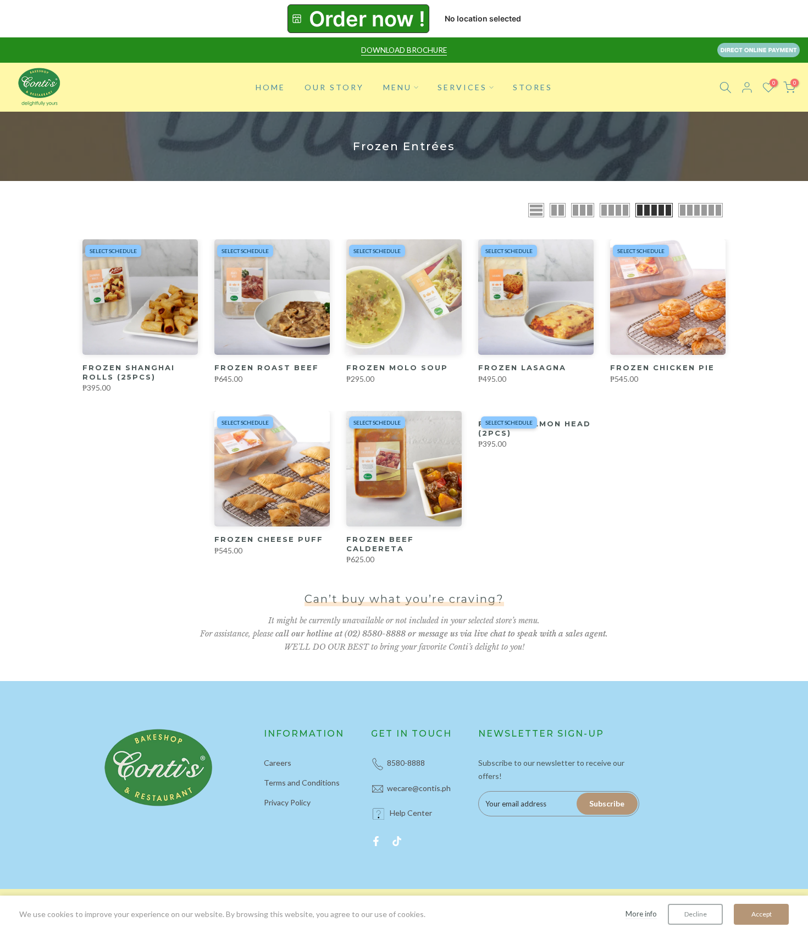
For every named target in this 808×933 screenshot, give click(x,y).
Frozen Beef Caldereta (380, 544)
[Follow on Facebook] (376, 841)
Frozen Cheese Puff (268, 539)
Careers (277, 762)
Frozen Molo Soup (397, 367)
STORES (532, 87)
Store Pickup (358, 18)
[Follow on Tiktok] (397, 841)
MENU (397, 87)
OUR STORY (334, 87)
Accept (761, 914)
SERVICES (462, 87)
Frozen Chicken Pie (662, 367)
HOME (270, 87)
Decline (695, 914)
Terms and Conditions (302, 782)
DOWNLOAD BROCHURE (404, 50)
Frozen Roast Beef (266, 367)
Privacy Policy (287, 802)
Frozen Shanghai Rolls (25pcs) (128, 372)
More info (641, 913)
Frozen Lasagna (522, 367)
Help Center (411, 812)
